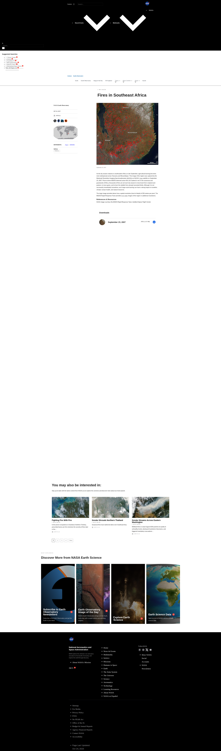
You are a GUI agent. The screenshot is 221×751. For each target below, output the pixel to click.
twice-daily (124, 195)
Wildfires (57, 150)
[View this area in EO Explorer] (66, 132)
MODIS (72, 145)
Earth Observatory (86, 80)
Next (70, 540)
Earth (76, 80)
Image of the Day (98, 80)
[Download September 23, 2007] (154, 223)
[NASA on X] (147, 649)
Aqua (66, 145)
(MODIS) (129, 178)
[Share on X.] (55, 120)
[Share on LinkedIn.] (62, 120)
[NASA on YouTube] (150, 649)
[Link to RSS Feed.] (66, 120)
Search (144, 80)
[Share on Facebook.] (58, 120)
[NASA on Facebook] (139, 649)
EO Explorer (108, 80)
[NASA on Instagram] (143, 649)
